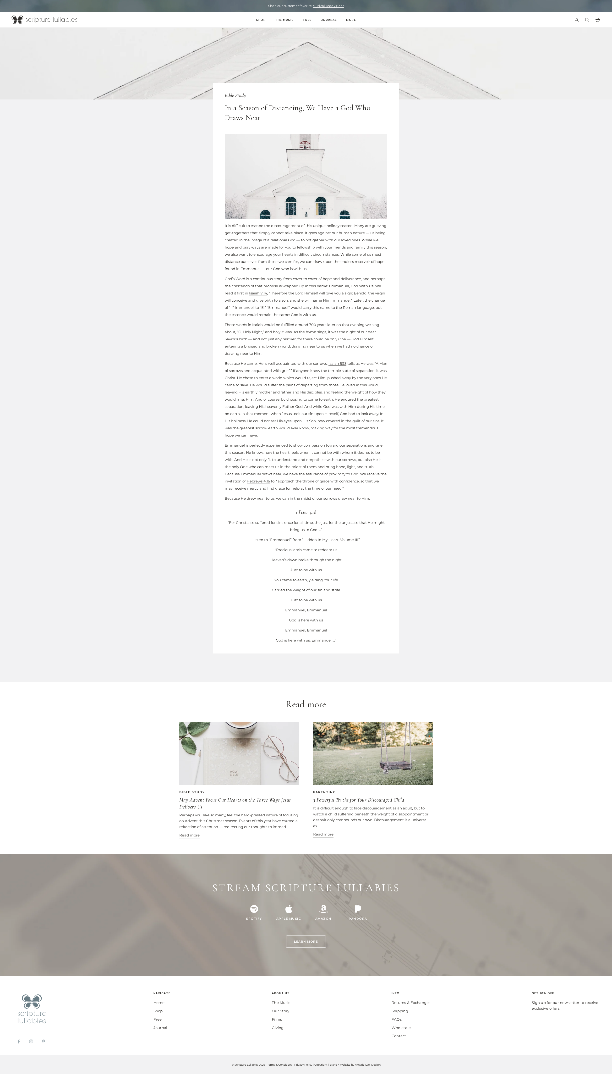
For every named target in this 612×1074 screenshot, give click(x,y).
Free (307, 20)
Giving (278, 1027)
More (351, 20)
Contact (399, 1036)
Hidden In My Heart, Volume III (331, 539)
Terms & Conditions (279, 1064)
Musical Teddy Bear (328, 6)
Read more (189, 835)
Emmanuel (280, 539)
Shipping (400, 1011)
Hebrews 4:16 (258, 481)
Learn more (306, 941)
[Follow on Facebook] (18, 1041)
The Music (284, 20)
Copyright (320, 1064)
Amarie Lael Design (368, 1064)
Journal (329, 20)
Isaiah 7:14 (258, 293)
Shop (261, 20)
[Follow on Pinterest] (43, 1041)
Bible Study (235, 95)
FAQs (397, 1019)
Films (277, 1019)
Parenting (324, 792)
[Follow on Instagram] (31, 1041)
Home (159, 1002)
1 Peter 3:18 (306, 512)
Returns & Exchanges (411, 1002)
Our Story (280, 1011)
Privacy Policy (303, 1064)
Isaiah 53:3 (337, 363)
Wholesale (401, 1027)
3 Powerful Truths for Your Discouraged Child (358, 800)
